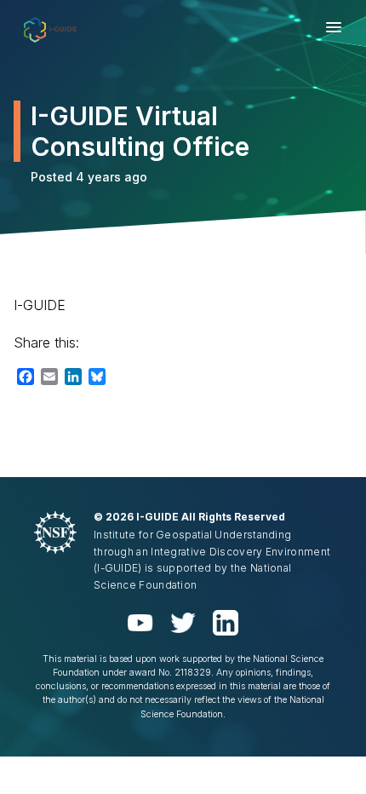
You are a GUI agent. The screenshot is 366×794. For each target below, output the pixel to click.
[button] (333, 29)
